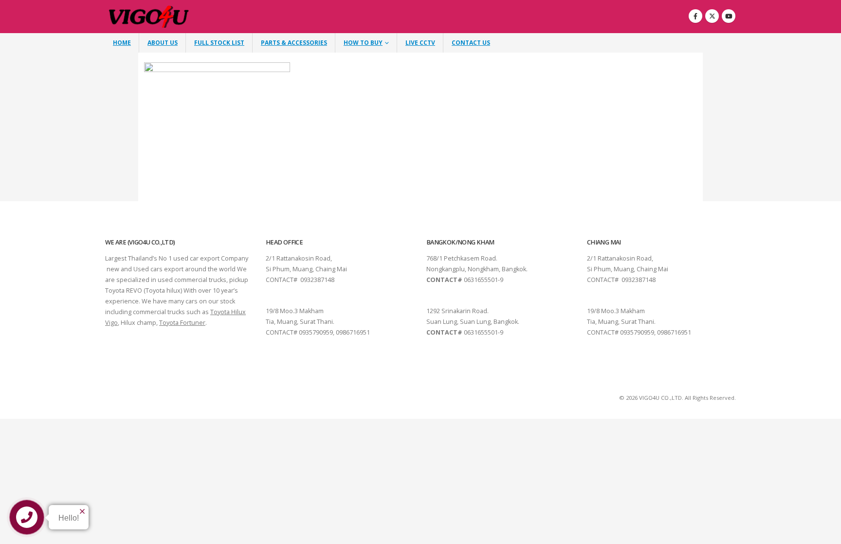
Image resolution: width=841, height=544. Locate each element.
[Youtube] (728, 16)
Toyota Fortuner (182, 323)
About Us (162, 42)
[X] (712, 16)
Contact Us (471, 42)
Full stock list (219, 42)
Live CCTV (420, 42)
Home (122, 42)
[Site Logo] (149, 16)
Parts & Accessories (294, 42)
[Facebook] (695, 16)
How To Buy (363, 42)
